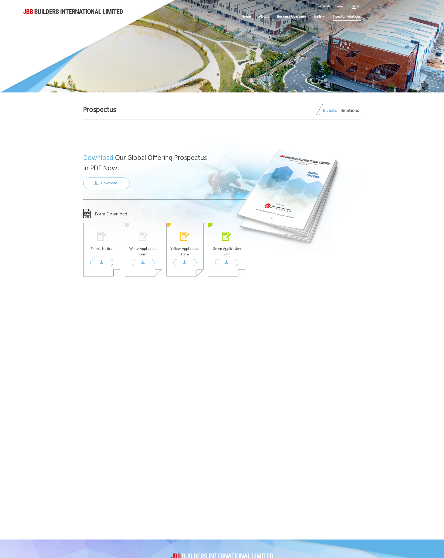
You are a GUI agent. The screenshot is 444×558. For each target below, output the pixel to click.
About (264, 16)
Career (339, 6)
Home (246, 16)
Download (109, 183)
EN (354, 6)
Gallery (319, 16)
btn (105, 264)
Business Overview (291, 16)
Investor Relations (347, 16)
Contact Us (323, 6)
